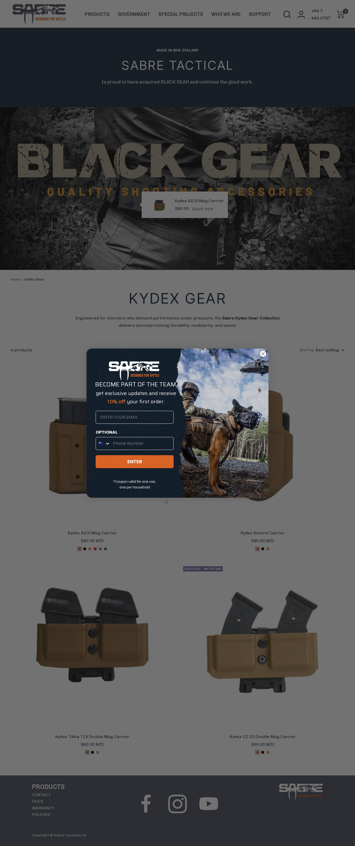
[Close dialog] (263, 354)
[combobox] (103, 443)
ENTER (134, 461)
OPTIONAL (106, 432)
